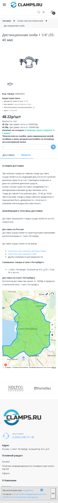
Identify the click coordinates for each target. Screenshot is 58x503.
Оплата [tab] (26, 155)
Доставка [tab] (8, 155)
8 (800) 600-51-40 (23, 437)
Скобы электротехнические (30, 20)
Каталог (7, 20)
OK (53, 493)
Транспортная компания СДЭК (22, 254)
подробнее (28, 490)
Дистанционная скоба (14, 25)
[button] (38, 12)
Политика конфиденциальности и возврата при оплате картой (28, 467)
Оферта (6, 473)
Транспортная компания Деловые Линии (27, 251)
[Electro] (26, 4)
